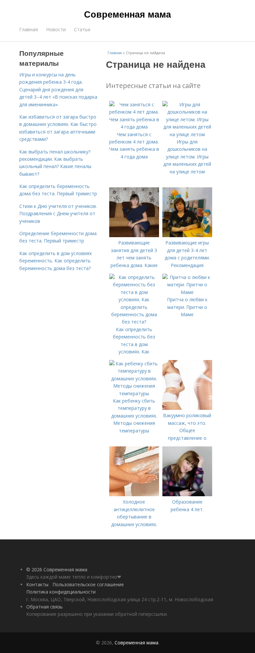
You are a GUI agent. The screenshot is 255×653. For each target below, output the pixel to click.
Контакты (37, 584)
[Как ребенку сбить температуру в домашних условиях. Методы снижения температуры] (134, 393)
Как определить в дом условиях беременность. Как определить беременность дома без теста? (55, 260)
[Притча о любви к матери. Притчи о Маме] (187, 292)
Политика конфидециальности (61, 592)
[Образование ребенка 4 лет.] (187, 494)
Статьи (82, 29)
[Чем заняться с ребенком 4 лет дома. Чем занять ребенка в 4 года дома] (134, 127)
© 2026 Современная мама (56, 569)
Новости (56, 29)
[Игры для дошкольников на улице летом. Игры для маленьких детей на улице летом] (187, 134)
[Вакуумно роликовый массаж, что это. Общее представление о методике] (187, 408)
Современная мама (127, 14)
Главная (28, 29)
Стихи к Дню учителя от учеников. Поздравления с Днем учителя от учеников (58, 213)
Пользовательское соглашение (88, 584)
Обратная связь (44, 607)
